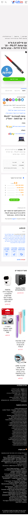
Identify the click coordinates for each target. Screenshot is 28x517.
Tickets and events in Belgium (19, 436)
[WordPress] (19, 99)
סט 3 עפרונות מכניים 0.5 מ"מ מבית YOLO (20, 344)
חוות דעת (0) (8, 90)
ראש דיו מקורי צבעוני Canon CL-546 (7, 329)
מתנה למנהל (22, 238)
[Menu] (26, 2)
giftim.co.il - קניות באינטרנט (20, 396)
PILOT (23, 231)
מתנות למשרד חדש (10, 238)
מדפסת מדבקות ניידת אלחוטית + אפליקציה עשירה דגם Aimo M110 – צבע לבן (8, 295)
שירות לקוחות (12, 512)
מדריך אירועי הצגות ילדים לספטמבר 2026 (17, 455)
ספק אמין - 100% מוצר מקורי (6, 249)
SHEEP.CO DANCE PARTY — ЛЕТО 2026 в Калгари (14, 460)
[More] (4, 102)
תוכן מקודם (21, 449)
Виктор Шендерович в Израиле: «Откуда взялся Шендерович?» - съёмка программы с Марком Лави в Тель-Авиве (14, 478)
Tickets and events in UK (20, 408)
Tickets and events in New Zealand (18, 422)
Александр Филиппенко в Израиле (18, 499)
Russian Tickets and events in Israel (18, 418)
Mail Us (10, 516)
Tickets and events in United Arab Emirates (16, 419)
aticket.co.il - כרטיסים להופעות (19, 398)
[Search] (6, 2)
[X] (7, 99)
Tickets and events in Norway (19, 431)
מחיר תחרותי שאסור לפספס (21, 248)
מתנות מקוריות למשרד (14, 239)
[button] (26, 52)
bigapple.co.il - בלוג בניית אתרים (19, 389)
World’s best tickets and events (19, 417)
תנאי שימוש (6, 512)
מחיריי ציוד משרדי (7, 237)
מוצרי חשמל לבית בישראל (17, 237)
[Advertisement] (14, 19)
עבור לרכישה (14, 79)
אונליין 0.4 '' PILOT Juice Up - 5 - (11, 235)
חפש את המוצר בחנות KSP (18, 126)
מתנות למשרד (17, 238)
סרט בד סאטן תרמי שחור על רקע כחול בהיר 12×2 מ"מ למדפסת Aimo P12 (20, 370)
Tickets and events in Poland (19, 432)
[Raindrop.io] (22, 99)
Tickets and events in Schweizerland (17, 425)
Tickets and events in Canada (19, 442)
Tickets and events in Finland (19, 435)
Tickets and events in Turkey (19, 440)
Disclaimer (15, 516)
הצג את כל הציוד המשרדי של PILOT (16, 110)
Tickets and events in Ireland (19, 411)
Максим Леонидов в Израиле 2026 (18, 497)
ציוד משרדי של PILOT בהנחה (16, 242)
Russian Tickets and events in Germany (17, 415)
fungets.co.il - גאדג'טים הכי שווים (19, 390)
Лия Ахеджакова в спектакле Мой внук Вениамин (14, 461)
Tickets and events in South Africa (18, 424)
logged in (14, 218)
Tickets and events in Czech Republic (17, 439)
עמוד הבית (24, 36)
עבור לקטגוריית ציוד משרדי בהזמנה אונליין (15, 113)
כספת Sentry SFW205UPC (20, 289)
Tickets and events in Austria (19, 426)
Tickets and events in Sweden (19, 433)
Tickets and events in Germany (19, 421)
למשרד (23, 237)
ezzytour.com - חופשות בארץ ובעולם (18, 397)
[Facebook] (4, 99)
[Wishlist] (2, 2)
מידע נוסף (17, 90)
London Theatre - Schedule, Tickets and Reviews (14, 410)
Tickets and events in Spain (20, 443)
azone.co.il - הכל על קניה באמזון (19, 391)
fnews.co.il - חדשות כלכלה (20, 394)
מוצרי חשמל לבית (10, 234)
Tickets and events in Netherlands (18, 438)
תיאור (23, 90)
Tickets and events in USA (20, 414)
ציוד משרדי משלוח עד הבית (16, 241)
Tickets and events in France (19, 445)
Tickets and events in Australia (19, 412)
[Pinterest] (10, 99)
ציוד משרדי (16, 36)
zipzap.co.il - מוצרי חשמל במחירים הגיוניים (17, 393)
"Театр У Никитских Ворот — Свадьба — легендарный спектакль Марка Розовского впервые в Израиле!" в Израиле (15, 470)
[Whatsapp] (16, 99)
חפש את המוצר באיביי (20, 133)
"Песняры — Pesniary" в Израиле (18, 472)
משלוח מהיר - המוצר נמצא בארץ (14, 249)
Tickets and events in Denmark (19, 428)
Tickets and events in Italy (20, 429)
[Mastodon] (13, 99)
